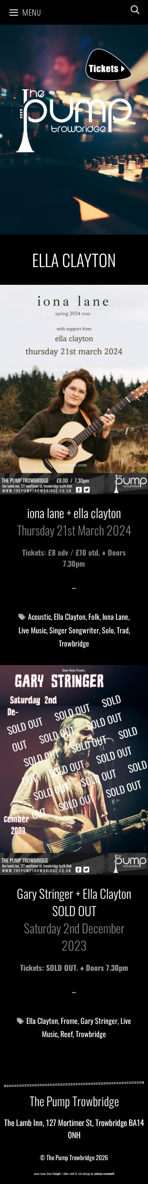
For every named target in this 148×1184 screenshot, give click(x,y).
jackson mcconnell (103, 1173)
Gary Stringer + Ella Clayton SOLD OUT (74, 902)
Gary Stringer (99, 1020)
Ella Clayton (70, 616)
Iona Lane (115, 616)
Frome (69, 1020)
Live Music (32, 630)
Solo (108, 630)
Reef (66, 1033)
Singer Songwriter (74, 630)
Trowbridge (74, 643)
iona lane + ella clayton (74, 512)
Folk (93, 616)
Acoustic (39, 616)
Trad (123, 630)
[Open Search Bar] (135, 9)
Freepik (56, 1173)
